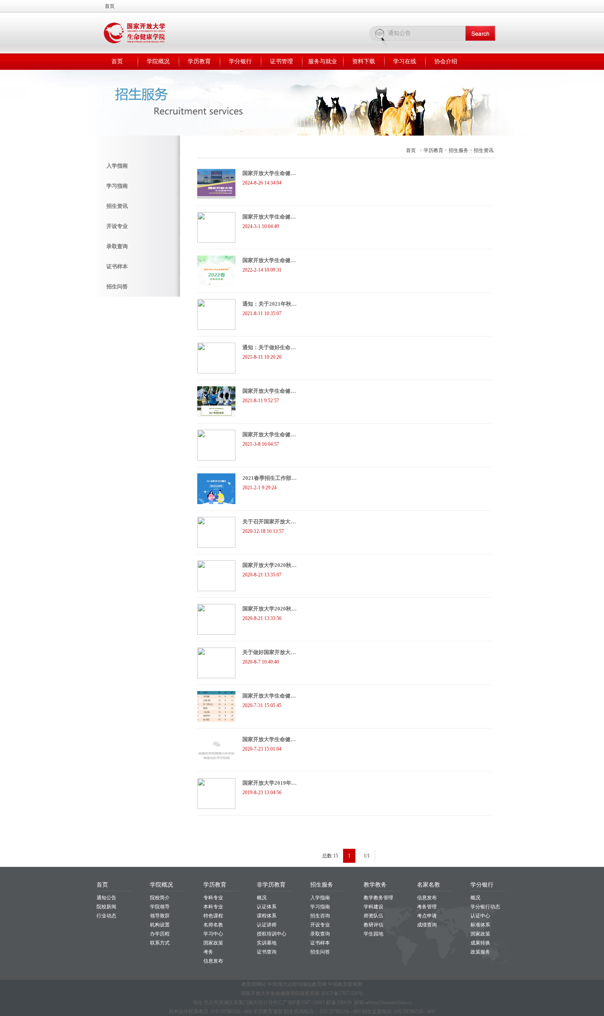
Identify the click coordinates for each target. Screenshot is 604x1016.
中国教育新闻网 (345, 984)
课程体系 (267, 916)
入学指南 (117, 166)
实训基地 (267, 943)
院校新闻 (106, 907)
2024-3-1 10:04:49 (260, 226)
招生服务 (458, 150)
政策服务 (480, 952)
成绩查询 (427, 925)
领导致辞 (160, 916)
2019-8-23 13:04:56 (261, 792)
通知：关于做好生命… (269, 347)
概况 (262, 898)
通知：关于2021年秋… (269, 304)
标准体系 (480, 925)
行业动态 (106, 916)
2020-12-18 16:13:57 (263, 531)
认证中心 (480, 916)
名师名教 (213, 925)
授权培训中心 (271, 934)
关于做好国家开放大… (269, 652)
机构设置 (160, 925)
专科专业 (213, 898)
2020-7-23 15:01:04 (261, 749)
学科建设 (373, 907)
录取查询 (117, 246)
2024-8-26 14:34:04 (261, 183)
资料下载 (363, 61)
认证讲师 (267, 925)
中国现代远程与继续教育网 (297, 984)
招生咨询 (320, 916)
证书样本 (117, 266)
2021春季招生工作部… (269, 478)
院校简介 (160, 898)
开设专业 (117, 226)
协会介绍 (445, 61)
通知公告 (106, 898)
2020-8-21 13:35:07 (261, 575)
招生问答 (117, 286)
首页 (110, 6)
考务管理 (427, 907)
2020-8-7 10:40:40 (260, 662)
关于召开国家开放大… (269, 521)
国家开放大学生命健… (269, 173)
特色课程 (213, 916)
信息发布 (213, 961)
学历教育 (199, 61)
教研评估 (373, 925)
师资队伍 (373, 916)
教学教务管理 (378, 898)
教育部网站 (254, 984)
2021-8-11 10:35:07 (261, 313)
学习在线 (404, 61)
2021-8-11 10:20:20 (261, 357)
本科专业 (213, 907)
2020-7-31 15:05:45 (261, 705)
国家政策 (213, 943)
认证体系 (267, 907)
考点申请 (427, 916)
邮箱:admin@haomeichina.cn (383, 1002)
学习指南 (117, 186)
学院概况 (158, 61)
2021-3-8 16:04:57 (260, 444)
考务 (208, 952)
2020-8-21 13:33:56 (261, 618)
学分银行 (240, 61)
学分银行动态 (485, 907)
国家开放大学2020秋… (269, 565)
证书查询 (267, 952)
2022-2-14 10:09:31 (261, 270)
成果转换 (480, 943)
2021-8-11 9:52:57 (260, 400)
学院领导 (160, 907)
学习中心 (213, 934)
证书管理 (281, 61)
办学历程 (160, 934)
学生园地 (373, 934)
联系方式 (160, 943)
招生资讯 (117, 206)
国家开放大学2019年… (269, 783)
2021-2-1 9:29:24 (259, 488)
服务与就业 (322, 61)
